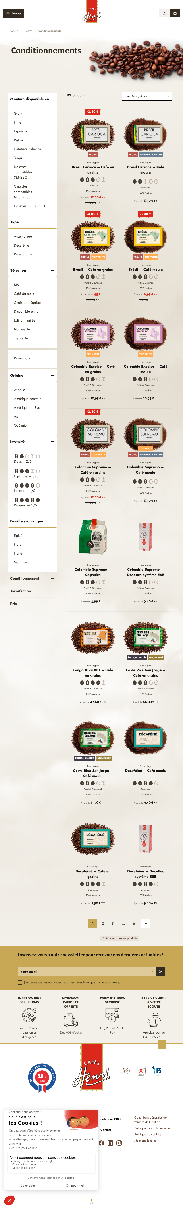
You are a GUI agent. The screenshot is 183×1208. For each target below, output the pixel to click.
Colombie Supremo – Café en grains (93, 469)
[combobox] (152, 96)
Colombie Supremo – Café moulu (145, 469)
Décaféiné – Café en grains (92, 874)
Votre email (28, 971)
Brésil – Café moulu (145, 269)
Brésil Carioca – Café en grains (93, 169)
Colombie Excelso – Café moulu (145, 369)
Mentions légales (145, 1141)
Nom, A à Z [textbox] (139, 96)
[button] (164, 13)
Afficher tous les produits (121, 938)
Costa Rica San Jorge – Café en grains (146, 672)
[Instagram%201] (119, 1143)
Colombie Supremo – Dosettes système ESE (145, 572)
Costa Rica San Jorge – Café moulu (93, 773)
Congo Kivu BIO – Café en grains (93, 672)
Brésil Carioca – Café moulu (145, 169)
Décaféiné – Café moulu (145, 770)
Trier (127, 96)
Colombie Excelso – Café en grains (93, 369)
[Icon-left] (101, 1143)
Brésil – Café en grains (93, 269)
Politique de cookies (147, 1134)
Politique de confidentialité (152, 1128)
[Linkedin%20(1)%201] (110, 1143)
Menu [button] (16, 13)
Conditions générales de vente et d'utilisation (150, 1119)
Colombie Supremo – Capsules (93, 572)
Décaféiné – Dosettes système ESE (145, 874)
